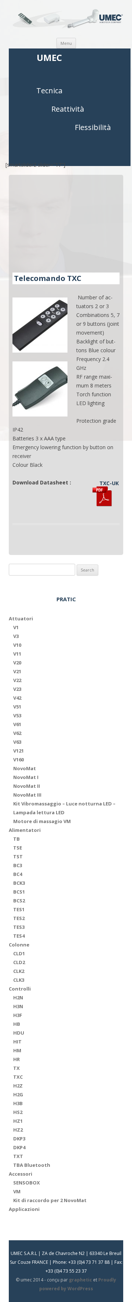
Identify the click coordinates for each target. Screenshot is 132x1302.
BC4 (17, 874)
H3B (18, 1103)
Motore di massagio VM (42, 821)
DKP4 (19, 1147)
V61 (17, 724)
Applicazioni (24, 1209)
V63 (17, 742)
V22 (17, 680)
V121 (18, 750)
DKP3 (19, 1138)
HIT (17, 1041)
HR (16, 1059)
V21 (17, 671)
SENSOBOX (26, 1182)
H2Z (18, 1085)
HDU (18, 1032)
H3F (17, 1015)
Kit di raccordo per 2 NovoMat (50, 1200)
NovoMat (24, 768)
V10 (17, 645)
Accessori (20, 1174)
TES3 (19, 927)
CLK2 (18, 971)
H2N (18, 997)
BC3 (17, 865)
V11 (17, 653)
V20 (17, 662)
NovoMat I (25, 777)
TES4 (19, 936)
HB (16, 1024)
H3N (18, 1006)
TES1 (19, 909)
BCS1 (19, 891)
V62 (17, 733)
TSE (17, 847)
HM (17, 1050)
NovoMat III (27, 794)
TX (16, 1068)
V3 (16, 636)
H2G (18, 1094)
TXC (18, 1077)
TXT (18, 1156)
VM (17, 1191)
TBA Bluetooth (31, 1165)
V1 (16, 627)
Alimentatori (25, 830)
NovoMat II (26, 786)
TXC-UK (109, 483)
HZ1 (18, 1121)
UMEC (49, 58)
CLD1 (19, 953)
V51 (17, 706)
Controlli (20, 988)
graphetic (80, 1280)
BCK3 (19, 883)
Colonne (19, 944)
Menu (66, 43)
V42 (17, 698)
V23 (17, 689)
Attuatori (21, 618)
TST (18, 856)
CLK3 (18, 980)
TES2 (19, 918)
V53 (17, 715)
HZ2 (18, 1129)
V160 (18, 759)
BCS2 (19, 900)
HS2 (17, 1112)
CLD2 (19, 962)
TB (16, 839)
